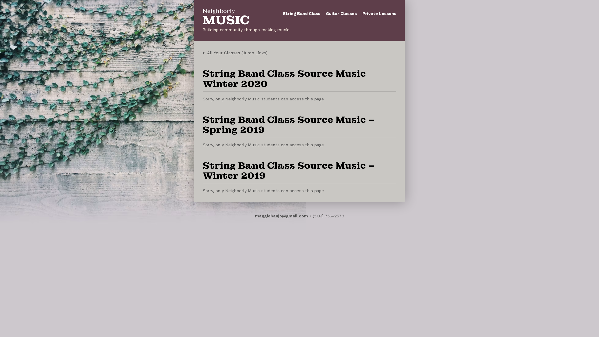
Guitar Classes (341, 13)
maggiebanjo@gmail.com (281, 215)
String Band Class (301, 13)
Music (226, 18)
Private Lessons (379, 13)
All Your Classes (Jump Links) (237, 52)
